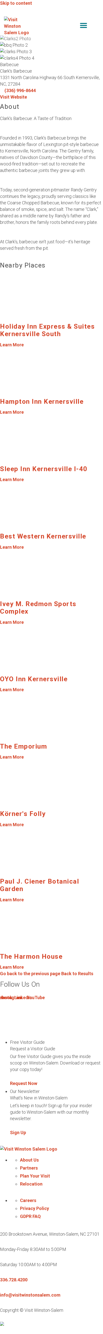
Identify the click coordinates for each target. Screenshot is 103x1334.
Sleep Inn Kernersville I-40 (44, 469)
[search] (73, 26)
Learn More (12, 344)
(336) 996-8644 (20, 90)
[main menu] (83, 26)
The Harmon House (31, 956)
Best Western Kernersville (43, 536)
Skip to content (16, 3)
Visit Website (13, 97)
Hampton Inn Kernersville (42, 401)
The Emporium (23, 746)
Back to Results (46, 973)
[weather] (95, 26)
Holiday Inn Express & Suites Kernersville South (47, 330)
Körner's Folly (23, 813)
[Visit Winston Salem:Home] (17, 26)
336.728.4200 (14, 1279)
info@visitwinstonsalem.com (30, 1295)
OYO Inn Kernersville (34, 679)
